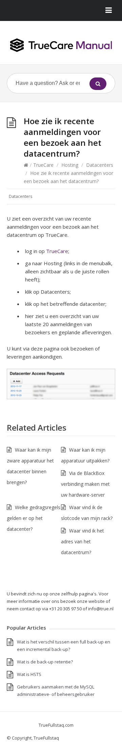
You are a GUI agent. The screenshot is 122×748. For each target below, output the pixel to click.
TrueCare (43, 165)
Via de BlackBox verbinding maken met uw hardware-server (85, 484)
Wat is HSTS (29, 674)
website (96, 601)
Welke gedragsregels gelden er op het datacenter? (33, 518)
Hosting (69, 165)
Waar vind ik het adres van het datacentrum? (82, 541)
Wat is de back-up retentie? (45, 662)
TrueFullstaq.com (56, 725)
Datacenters (99, 165)
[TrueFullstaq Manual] (61, 45)
